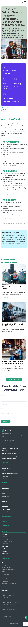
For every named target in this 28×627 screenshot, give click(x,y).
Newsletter (5, 553)
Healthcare (5, 476)
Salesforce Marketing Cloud (9, 597)
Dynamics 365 (5, 581)
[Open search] (22, 2)
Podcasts (4, 504)
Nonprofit (4, 478)
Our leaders (5, 543)
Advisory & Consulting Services (10, 448)
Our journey (5, 539)
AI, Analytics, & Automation (9, 583)
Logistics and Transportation (10, 473)
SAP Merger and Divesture (8, 569)
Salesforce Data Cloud (8, 604)
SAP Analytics (5, 574)
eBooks (4, 493)
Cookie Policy (15, 620)
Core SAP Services (6, 567)
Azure (3, 586)
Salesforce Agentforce (7, 607)
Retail (3, 471)
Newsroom (4, 551)
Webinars (4, 501)
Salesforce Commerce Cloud (9, 609)
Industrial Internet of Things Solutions (12, 456)
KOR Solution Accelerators (9, 458)
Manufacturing (6, 465)
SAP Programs (5, 572)
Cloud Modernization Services (10, 453)
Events (3, 549)
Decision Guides (6, 509)
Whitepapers (5, 488)
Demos (3, 486)
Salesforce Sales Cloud (8, 595)
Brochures (4, 499)
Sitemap (20, 620)
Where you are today (7, 565)
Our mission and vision (7, 541)
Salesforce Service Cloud (8, 593)
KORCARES (5, 546)
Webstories (5, 506)
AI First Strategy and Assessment (11, 451)
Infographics (5, 496)
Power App (11, 179)
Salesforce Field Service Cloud (9, 600)
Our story (4, 536)
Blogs (3, 491)
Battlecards (5, 511)
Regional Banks (6, 468)
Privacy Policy (8, 620)
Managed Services (6, 616)
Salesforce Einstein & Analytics (10, 602)
